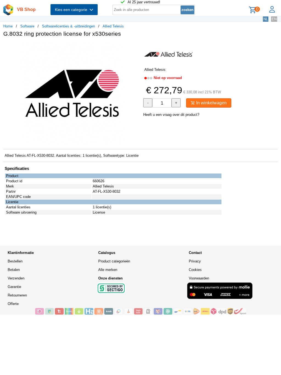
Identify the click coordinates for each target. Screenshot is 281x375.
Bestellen (15, 261)
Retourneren (17, 295)
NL (265, 19)
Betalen (14, 270)
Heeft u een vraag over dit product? (171, 115)
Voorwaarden (199, 278)
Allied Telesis (113, 26)
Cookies (195, 270)
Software (27, 26)
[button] (135, 47)
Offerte (13, 304)
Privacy (195, 261)
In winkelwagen (211, 102)
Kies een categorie (72, 9)
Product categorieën (114, 261)
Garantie (14, 287)
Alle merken (107, 270)
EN (274, 19)
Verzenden (16, 278)
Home (8, 26)
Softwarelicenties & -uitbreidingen (68, 26)
